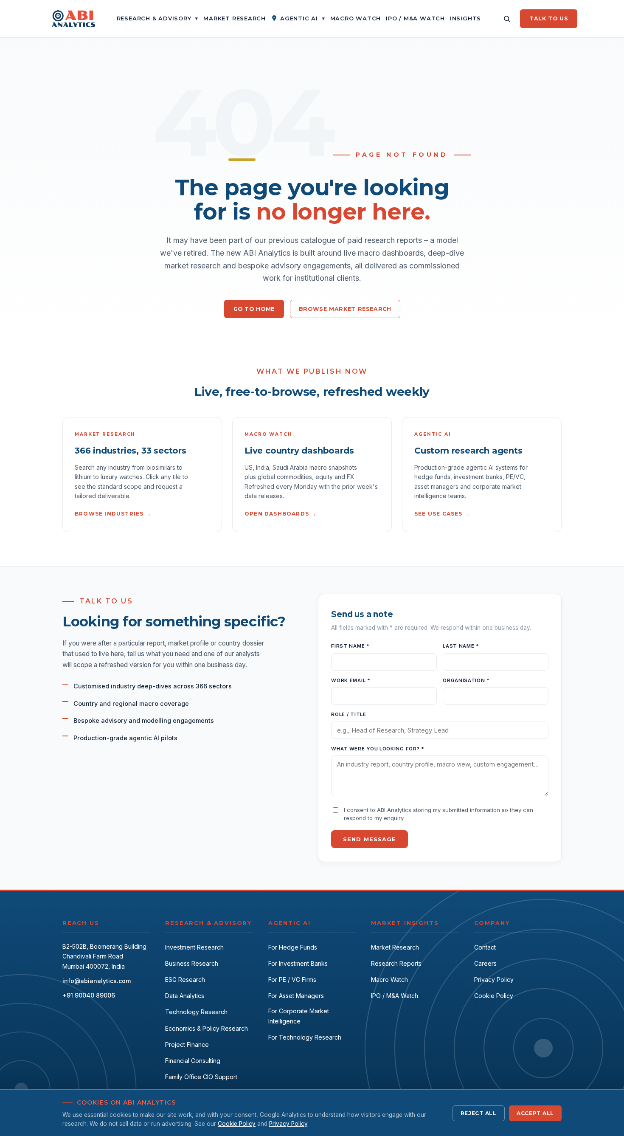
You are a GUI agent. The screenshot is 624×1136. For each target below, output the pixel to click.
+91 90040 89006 (88, 995)
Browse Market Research (345, 309)
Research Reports (396, 963)
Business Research (191, 963)
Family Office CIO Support (201, 1076)
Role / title (348, 714)
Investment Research (194, 947)
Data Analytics (184, 995)
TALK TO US (548, 18)
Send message (369, 839)
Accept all (535, 1113)
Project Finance (187, 1044)
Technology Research (196, 1011)
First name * (350, 646)
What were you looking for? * (377, 749)
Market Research (395, 947)
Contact (485, 947)
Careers (485, 963)
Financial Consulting (192, 1060)
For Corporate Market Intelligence (298, 1016)
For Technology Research (304, 1037)
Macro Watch (389, 979)
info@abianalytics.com (96, 980)
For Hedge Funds (292, 947)
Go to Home (254, 309)
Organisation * (466, 680)
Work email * (350, 680)
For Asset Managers (296, 995)
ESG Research (185, 979)
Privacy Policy (494, 979)
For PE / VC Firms (292, 979)
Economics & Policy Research (206, 1028)
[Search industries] (507, 18)
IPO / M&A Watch (394, 995)
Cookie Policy (493, 995)
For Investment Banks (298, 963)
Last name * (461, 646)
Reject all (479, 1113)
